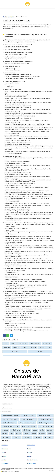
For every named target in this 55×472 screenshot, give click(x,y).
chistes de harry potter (10, 416)
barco (6, 344)
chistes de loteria (46, 419)
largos (34, 433)
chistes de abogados (28, 419)
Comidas (29, 452)
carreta (42, 347)
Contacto (8, 471)
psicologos (26, 430)
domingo (48, 437)
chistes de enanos (45, 416)
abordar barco (35, 344)
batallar (39, 351)
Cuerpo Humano (31, 463)
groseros (5, 430)
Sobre (18, 471)
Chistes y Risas (51, 470)
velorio (26, 433)
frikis (11, 433)
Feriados (4, 460)
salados (26, 437)
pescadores (47, 344)
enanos (4, 433)
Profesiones (5, 445)
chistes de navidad (9, 423)
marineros (33, 347)
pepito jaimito (15, 430)
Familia (29, 448)
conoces (6, 437)
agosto (37, 437)
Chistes (5, 17)
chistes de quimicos (45, 423)
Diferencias (4, 448)
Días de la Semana (32, 460)
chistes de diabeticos (10, 419)
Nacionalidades (31, 445)
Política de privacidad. (5, 469)
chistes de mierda (46, 426)
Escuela (29, 456)
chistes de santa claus (26, 423)
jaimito (42, 430)
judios (17, 437)
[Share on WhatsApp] (7, 335)
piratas (13, 344)
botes (24, 347)
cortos (50, 433)
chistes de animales (28, 426)
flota (49, 347)
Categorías (11, 17)
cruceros (16, 347)
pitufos (18, 433)
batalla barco (23, 344)
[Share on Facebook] (4, 335)
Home (3, 471)
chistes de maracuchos (10, 426)
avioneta (15, 351)
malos (35, 430)
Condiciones (13, 471)
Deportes (4, 456)
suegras (49, 430)
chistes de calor (29, 416)
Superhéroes (5, 463)
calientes (42, 433)
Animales (4, 452)
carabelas (7, 347)
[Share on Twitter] (11, 335)
